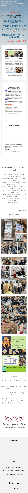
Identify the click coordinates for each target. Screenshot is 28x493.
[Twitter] (13, 488)
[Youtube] (15, 488)
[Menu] (25, 2)
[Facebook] (10, 488)
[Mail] (17, 488)
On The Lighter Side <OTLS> (14, 467)
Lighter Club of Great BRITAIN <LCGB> (14, 470)
